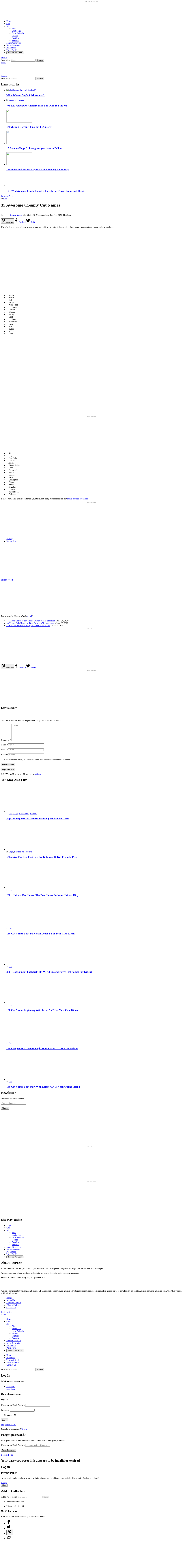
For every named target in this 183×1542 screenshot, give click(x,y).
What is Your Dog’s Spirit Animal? (25, 95)
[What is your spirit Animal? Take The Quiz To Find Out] (94, 100)
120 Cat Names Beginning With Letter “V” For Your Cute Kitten (42, 1010)
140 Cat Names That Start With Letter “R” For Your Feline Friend (43, 1086)
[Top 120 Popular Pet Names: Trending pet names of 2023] (94, 798)
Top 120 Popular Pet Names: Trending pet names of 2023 (37, 818)
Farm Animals (18, 33)
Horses (15, 36)
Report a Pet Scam (15, 53)
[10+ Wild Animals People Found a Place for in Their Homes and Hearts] (94, 180)
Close (3, 1314)
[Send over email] (8, 1538)
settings (37, 774)
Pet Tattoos (11, 48)
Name (4, 745)
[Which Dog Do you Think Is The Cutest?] (94, 116)
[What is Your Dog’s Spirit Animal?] (94, 90)
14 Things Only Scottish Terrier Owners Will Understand (30, 621)
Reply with (8, 769)
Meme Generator (13, 43)
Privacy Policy (12, 1305)
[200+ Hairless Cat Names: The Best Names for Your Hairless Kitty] (94, 875)
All (7, 26)
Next (11, 196)
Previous (4, 196)
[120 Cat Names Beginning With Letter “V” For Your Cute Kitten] (94, 990)
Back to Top (6, 1312)
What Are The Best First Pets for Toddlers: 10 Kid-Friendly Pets (41, 857)
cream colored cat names (77, 499)
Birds (14, 28)
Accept (4, 1482)
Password (5, 1410)
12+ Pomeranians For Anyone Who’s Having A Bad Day (37, 169)
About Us (10, 1300)
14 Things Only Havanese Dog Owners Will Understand (30, 623)
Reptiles (15, 38)
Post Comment (8, 765)
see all (29, 616)
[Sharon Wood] (18, 577)
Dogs (8, 21)
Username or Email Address (13, 1405)
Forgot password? (8, 1424)
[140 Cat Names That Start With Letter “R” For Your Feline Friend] (94, 1067)
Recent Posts (11, 541)
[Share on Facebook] (8, 1523)
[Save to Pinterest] (9, 1532)
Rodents (15, 40)
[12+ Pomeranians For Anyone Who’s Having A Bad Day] (94, 159)
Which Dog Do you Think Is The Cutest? (29, 126)
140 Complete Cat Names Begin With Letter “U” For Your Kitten (42, 1048)
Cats (8, 23)
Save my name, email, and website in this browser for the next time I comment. (37, 760)
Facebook (10, 1386)
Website (4, 754)
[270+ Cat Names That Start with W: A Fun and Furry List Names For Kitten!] (94, 951)
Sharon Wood (7, 580)
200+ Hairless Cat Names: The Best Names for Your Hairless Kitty (42, 895)
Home (9, 1298)
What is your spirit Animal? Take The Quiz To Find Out (37, 105)
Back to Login (7, 1455)
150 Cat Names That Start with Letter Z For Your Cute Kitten (40, 933)
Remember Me (10, 1415)
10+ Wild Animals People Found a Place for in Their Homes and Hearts (45, 191)
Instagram (10, 1389)
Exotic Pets (16, 31)
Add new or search (9, 1497)
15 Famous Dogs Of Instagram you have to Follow (34, 148)
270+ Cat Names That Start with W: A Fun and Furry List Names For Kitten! (49, 971)
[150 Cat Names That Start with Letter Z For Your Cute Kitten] (94, 913)
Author (9, 539)
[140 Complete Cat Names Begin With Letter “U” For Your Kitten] (94, 1028)
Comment (6, 740)
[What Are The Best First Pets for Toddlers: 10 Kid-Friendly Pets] (94, 837)
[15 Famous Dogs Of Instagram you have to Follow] (94, 137)
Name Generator (13, 45)
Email (4, 750)
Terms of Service (13, 1302)
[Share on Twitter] (8, 1528)
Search (40, 60)
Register (24, 1429)
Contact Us (11, 1307)
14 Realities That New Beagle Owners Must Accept (28, 625)
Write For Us (11, 50)
